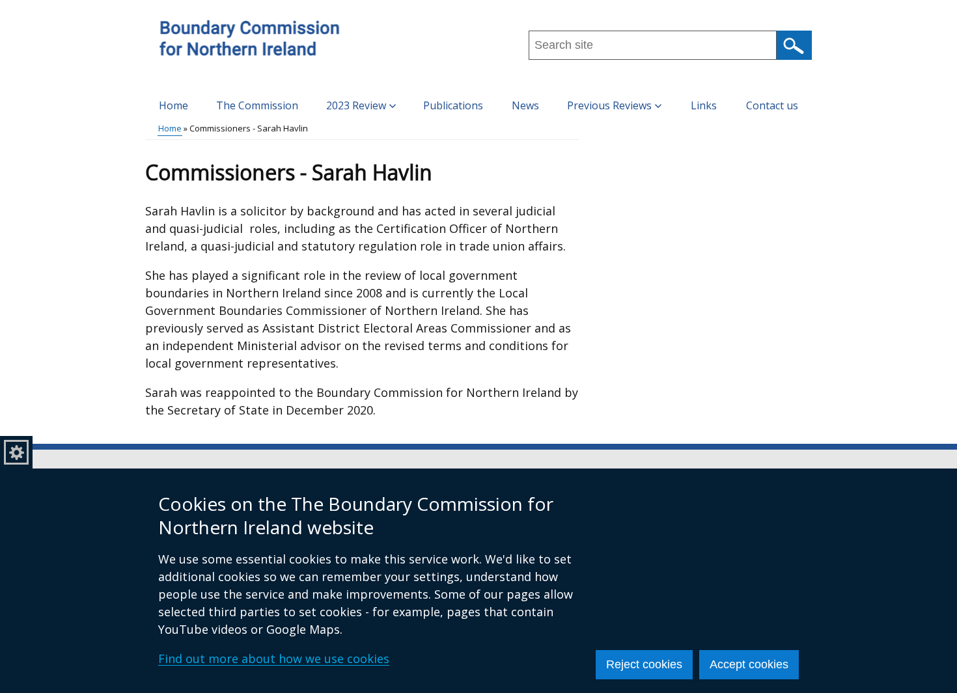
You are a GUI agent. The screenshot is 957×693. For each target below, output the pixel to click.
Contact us (772, 105)
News (525, 105)
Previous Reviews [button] (609, 105)
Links (704, 105)
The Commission (257, 105)
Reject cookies (644, 664)
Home (173, 105)
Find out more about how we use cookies (273, 658)
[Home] (247, 41)
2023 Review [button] (356, 105)
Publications (453, 105)
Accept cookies (749, 664)
